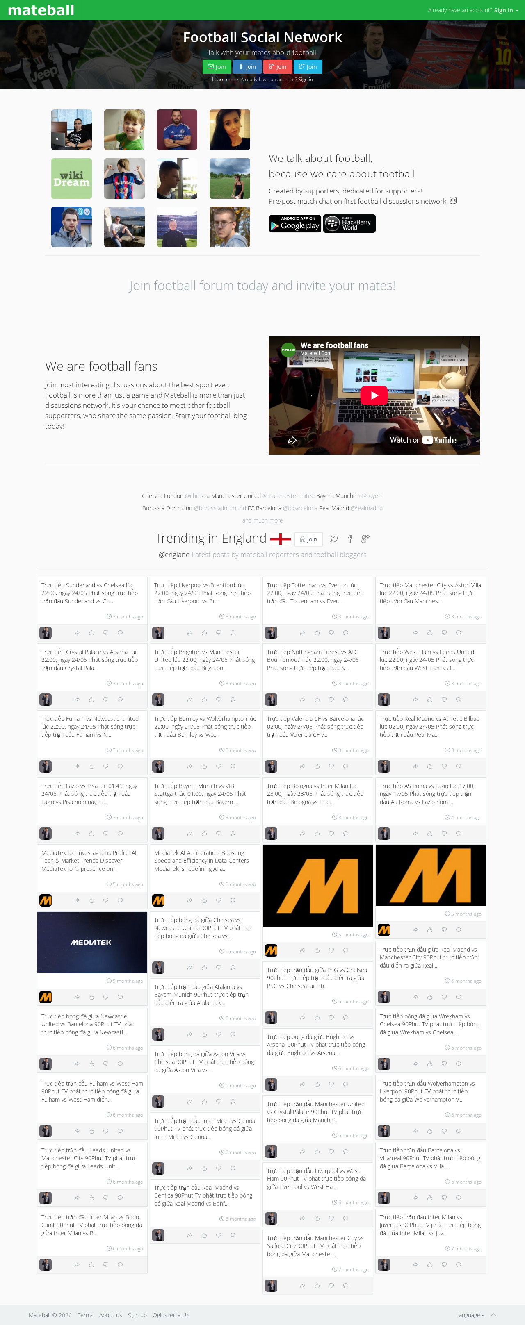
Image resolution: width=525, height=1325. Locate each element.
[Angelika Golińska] (230, 129)
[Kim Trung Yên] (45, 633)
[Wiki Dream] (71, 178)
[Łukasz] (177, 178)
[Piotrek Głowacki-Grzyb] (230, 227)
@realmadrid (367, 508)
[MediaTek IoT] (45, 900)
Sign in (305, 79)
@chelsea (197, 496)
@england (174, 554)
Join (221, 66)
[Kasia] (230, 178)
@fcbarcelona (300, 508)
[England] (280, 537)
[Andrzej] (177, 129)
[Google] (365, 539)
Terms (86, 1315)
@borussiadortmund (220, 508)
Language (468, 1315)
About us (110, 1315)
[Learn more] (453, 201)
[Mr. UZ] (124, 129)
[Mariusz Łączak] (71, 227)
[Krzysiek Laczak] (71, 129)
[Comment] (120, 633)
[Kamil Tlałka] (177, 227)
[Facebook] (350, 539)
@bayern (372, 496)
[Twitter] (334, 539)
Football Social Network (262, 36)
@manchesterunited (288, 496)
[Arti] (124, 227)
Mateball (39, 1315)
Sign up (137, 1315)
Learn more (225, 79)
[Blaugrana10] (124, 178)
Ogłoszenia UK (171, 1315)
